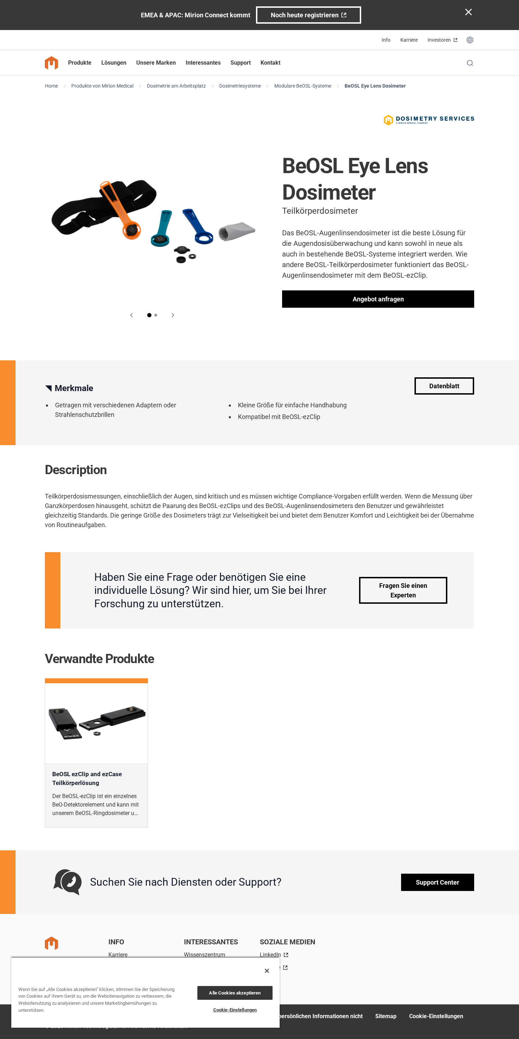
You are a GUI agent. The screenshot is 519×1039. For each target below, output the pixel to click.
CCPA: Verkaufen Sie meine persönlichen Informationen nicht (284, 1016)
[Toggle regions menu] (470, 40)
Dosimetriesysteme (240, 86)
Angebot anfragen (378, 299)
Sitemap (385, 1016)
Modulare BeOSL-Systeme (302, 86)
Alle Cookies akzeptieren (235, 993)
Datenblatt (444, 386)
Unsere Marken (156, 62)
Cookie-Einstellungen (436, 1016)
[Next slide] (172, 315)
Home (51, 86)
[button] (149, 315)
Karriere (409, 40)
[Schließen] (267, 971)
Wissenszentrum (204, 954)
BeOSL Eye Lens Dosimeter (375, 86)
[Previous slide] (131, 315)
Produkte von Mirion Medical (102, 86)
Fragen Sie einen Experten (403, 590)
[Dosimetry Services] (429, 120)
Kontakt (270, 62)
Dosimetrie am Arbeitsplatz (176, 86)
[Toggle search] (470, 63)
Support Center (437, 882)
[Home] (51, 62)
